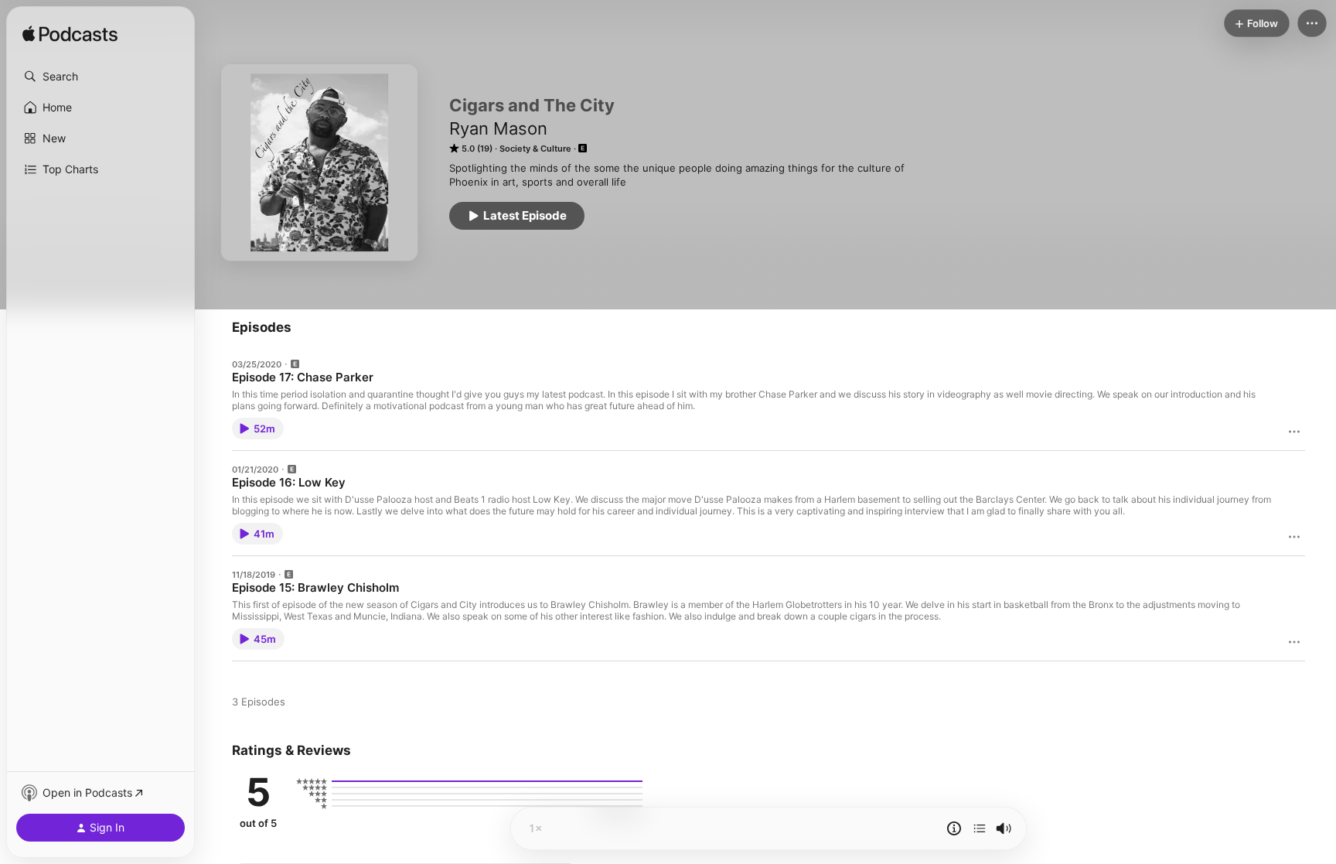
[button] (100, 76)
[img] (70, 35)
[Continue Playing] (979, 828)
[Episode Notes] (954, 828)
